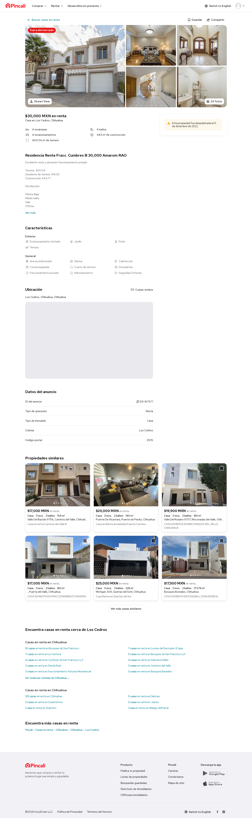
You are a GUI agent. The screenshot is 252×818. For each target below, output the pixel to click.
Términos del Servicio (99, 811)
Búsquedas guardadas (134, 783)
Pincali (29, 730)
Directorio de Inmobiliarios (136, 789)
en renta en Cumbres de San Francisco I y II (54, 660)
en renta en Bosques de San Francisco (52, 648)
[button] (241, 6)
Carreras (173, 771)
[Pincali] (35, 765)
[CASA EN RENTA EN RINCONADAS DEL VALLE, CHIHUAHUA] (194, 484)
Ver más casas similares (126, 609)
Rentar (55, 6)
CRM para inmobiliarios (134, 795)
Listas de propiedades (134, 777)
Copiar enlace (144, 289)
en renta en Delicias (144, 696)
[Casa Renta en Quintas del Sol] (126, 557)
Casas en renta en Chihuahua (46, 642)
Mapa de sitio (176, 783)
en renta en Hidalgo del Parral (148, 708)
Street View (42, 101)
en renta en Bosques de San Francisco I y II (156, 654)
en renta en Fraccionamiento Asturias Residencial (58, 671)
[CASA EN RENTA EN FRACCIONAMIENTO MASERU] (57, 557)
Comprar (37, 6)
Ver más (30, 213)
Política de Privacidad (69, 811)
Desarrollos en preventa (83, 6)
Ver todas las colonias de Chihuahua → (47, 678)
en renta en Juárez (143, 702)
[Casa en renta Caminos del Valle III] (57, 484)
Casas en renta (44, 730)
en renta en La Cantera (43, 654)
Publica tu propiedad (133, 771)
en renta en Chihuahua (43, 696)
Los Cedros (92, 730)
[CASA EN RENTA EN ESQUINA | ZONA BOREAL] (194, 557)
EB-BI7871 (146, 401)
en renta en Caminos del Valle (149, 665)
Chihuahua (62, 730)
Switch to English (220, 6)
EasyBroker (40, 812)
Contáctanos (176, 777)
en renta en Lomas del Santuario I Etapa (155, 648)
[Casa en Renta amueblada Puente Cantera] (126, 484)
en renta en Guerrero (40, 708)
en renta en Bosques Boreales (150, 671)
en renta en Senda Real (43, 665)
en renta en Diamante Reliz (148, 660)
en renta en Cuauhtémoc (44, 702)
